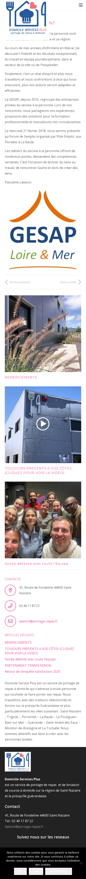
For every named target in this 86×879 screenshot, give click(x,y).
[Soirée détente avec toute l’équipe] (43, 520)
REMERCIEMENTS (21, 377)
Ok (20, 871)
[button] (80, 5)
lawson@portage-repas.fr (38, 621)
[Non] (81, 863)
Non (36, 871)
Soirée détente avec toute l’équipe (36, 564)
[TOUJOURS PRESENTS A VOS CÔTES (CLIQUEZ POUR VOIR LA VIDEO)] (43, 424)
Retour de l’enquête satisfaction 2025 (32, 671)
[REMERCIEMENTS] (43, 333)
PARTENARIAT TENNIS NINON (28, 665)
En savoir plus (58, 871)
